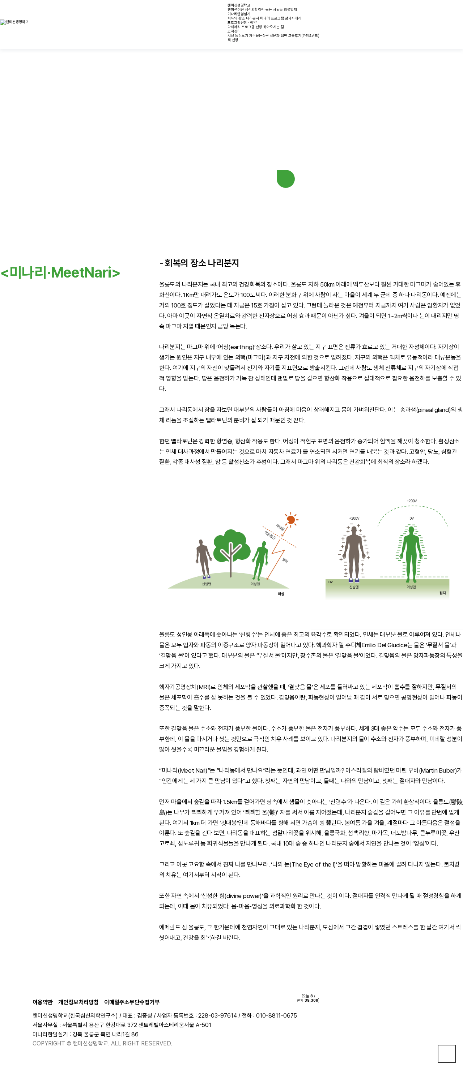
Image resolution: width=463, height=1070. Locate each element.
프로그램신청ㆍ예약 (242, 22)
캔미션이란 (236, 9)
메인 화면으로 (286, 179)
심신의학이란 (254, 9)
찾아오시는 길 (273, 27)
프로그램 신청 (252, 27)
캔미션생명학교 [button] (239, 5)
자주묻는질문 (259, 35)
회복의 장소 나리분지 (243, 18)
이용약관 (43, 1002)
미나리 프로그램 (272, 18)
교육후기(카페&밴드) (303, 35)
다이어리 (234, 27)
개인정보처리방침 (78, 1002)
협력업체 (290, 9)
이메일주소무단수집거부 (132, 1002)
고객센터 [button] (234, 31)
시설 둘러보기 (238, 35)
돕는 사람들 (274, 9)
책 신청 (233, 40)
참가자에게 (293, 18)
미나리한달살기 (239, 14)
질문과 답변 (278, 35)
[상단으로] (447, 1054)
